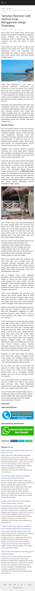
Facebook (14, 440)
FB (25, 584)
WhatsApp (29, 440)
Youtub (29, 584)
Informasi (8, 8)
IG (18, 584)
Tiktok (10, 584)
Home (2, 8)
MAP (15, 584)
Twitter (22, 440)
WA (22, 584)
